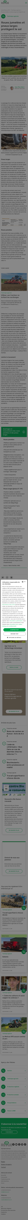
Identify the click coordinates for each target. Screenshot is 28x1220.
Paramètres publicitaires (16, 620)
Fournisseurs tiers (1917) (8, 604)
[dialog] (14, 610)
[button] (14, 637)
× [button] (24, 581)
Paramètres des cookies (16, 624)
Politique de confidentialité (9, 626)
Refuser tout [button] (14, 634)
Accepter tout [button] (14, 629)
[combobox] (22, 582)
